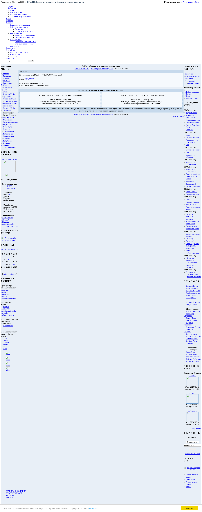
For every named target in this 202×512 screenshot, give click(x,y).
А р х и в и (14, 46)
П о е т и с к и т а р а (19, 52)
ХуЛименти (8, 120)
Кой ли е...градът (192, 253)
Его (187, 145)
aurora (5, 290)
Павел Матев (191, 295)
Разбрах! (189, 508)
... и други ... (191, 298)
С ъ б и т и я (15, 54)
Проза (188, 96)
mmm (5, 338)
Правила (6, 78)
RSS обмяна (11, 147)
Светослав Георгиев (189, 330)
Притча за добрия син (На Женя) (193, 175)
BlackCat (6, 309)
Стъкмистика (8, 131)
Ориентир (6, 76)
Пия (187, 152)
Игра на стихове (192, 202)
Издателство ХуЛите (7, 88)
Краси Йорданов (192, 318)
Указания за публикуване (20, 17)
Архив (8, 19)
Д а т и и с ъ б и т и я (23, 31)
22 (14, 264)
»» (17, 250)
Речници (6, 129)
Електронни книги (10, 122)
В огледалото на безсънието (192, 223)
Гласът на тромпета (189, 266)
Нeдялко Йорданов (188, 324)
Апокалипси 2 (191, 81)
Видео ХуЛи (8, 124)
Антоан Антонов (193, 302)
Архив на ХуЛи (9, 99)
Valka (5, 296)
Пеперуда (189, 239)
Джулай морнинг (193, 150)
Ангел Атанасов (192, 361)
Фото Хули (10, 59)
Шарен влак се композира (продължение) (192, 260)
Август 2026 (10, 250)
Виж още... (94, 508)
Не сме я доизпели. (190, 215)
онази (188, 250)
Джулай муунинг (193, 137)
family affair (190, 479)
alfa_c (5, 292)
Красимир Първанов (189, 315)
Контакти (9, 497)
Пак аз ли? (190, 241)
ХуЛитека (7, 96)
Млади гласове (192, 304)
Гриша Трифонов (193, 311)
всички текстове (10, 101)
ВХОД (9, 186)
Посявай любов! (192, 123)
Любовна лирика (192, 92)
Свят (188, 199)
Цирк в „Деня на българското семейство (192, 246)
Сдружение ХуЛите (6, 84)
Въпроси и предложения (25, 35)
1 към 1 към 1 (191, 192)
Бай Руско (189, 74)
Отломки (189, 130)
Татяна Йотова (192, 339)
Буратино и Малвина (190, 156)
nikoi (5, 349)
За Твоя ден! (191, 184)
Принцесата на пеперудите (192, 141)
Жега (188, 135)
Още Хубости (8, 117)
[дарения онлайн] (9, 175)
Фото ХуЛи (7, 127)
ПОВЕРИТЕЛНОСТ (14, 493)
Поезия (188, 94)
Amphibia (6, 344)
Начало (11, 6)
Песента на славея (193, 186)
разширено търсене (192, 454)
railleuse (6, 342)
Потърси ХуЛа (9, 108)
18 (4, 264)
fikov (5, 347)
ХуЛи (4, 92)
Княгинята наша (192, 229)
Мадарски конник (193, 120)
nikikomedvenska (9, 311)
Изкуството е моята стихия (191, 170)
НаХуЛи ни (7, 141)
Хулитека (9, 21)
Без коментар (8, 106)
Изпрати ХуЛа (9, 94)
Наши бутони (8, 136)
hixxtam (6, 307)
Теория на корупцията (190, 116)
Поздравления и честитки (25, 38)
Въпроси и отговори (18, 14)
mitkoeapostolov (8, 224)
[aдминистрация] (6, 500)
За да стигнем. (191, 113)
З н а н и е (19, 29)
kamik (5, 313)
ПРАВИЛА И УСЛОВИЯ (16, 491)
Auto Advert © (178, 116)
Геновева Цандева (193, 336)
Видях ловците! (192, 474)
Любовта (192, 376)
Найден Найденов (193, 359)
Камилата (190, 181)
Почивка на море (193, 194)
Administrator (8, 326)
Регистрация (10, 188)
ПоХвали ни (7, 134)
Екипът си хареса (10, 103)
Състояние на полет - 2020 (25, 42)
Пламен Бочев (191, 354)
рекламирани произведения (102, 69)
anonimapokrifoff (9, 298)
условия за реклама (81, 69)
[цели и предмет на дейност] (10, 172)
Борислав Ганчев (193, 357)
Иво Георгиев (191, 334)
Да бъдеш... (192, 411)
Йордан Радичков (193, 291)
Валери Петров (192, 286)
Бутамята (189, 219)
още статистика (12, 226)
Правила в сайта (16, 12)
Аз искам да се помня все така (192, 273)
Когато (188, 487)
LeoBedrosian (7, 218)
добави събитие (9, 274)
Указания (6, 81)
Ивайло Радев (191, 341)
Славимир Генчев (193, 327)
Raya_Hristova (8, 315)
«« (2, 250)
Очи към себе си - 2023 (24, 44)
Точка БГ (189, 343)
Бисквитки (10, 495)
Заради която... (192, 204)
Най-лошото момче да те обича (192, 77)
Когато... (192, 393)
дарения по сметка (9, 159)
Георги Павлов (192, 288)
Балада (188, 477)
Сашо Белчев (191, 352)
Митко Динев (191, 320)
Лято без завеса (192, 226)
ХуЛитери (12, 8)
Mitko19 (5, 220)
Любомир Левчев (193, 293)
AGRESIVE (29, 79)
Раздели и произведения (20, 25)
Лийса (188, 179)
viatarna (6, 294)
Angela (5, 340)
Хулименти (10, 48)
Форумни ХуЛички (5, 144)
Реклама (6, 138)
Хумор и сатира (192, 98)
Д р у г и (13, 56)
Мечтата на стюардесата (191, 163)
